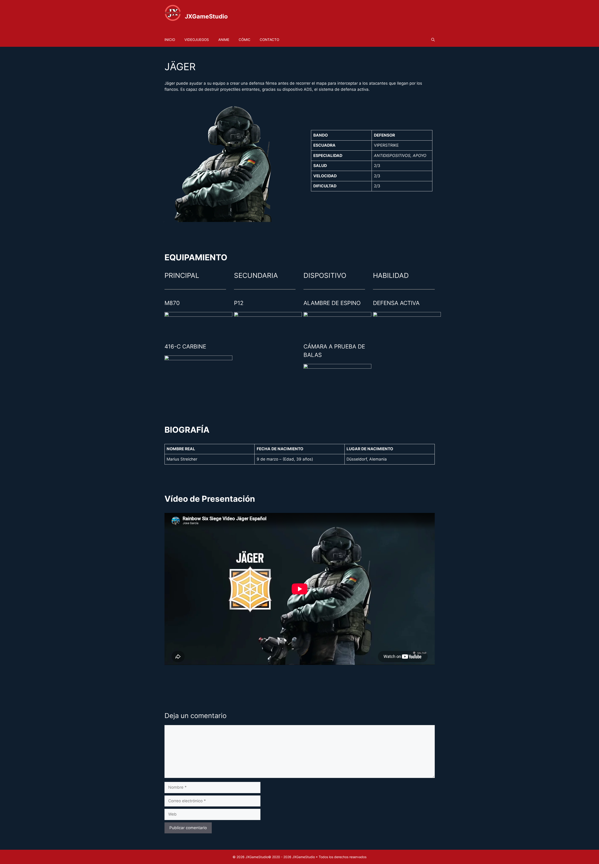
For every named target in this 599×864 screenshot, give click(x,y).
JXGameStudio (206, 16)
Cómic (244, 39)
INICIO (169, 39)
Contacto (269, 39)
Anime (223, 39)
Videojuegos (196, 39)
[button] (433, 40)
